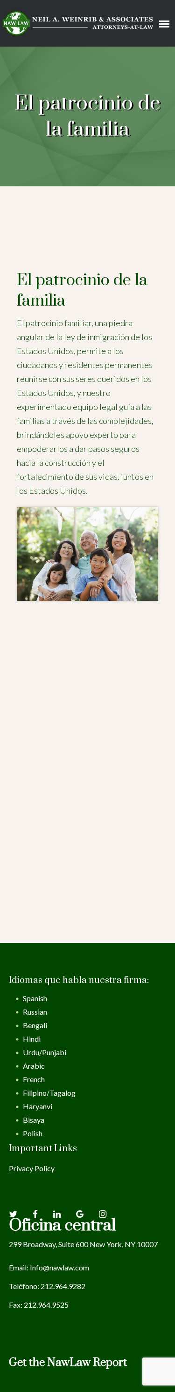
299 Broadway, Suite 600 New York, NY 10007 (83, 1244)
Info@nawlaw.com (59, 1267)
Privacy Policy (32, 1168)
